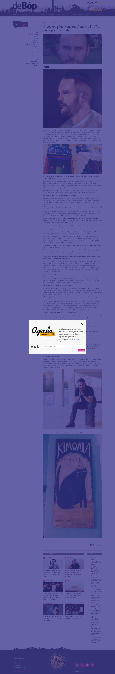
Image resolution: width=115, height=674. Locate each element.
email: (34, 346)
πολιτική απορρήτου (76, 339)
